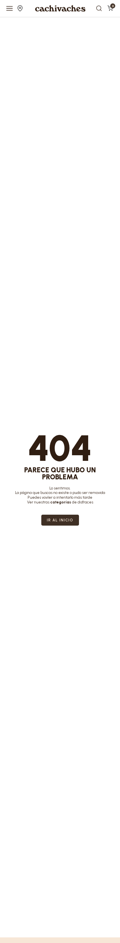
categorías (60, 502)
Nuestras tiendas (20, 8)
